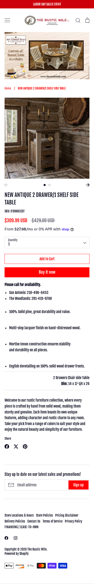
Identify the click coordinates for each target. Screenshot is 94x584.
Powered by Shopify (17, 554)
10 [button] (67, 74)
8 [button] (58, 74)
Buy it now (47, 272)
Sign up (78, 485)
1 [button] (26, 74)
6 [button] (49, 74)
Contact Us (33, 521)
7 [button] (54, 74)
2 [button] (31, 74)
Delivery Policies (15, 521)
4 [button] (40, 74)
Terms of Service (53, 521)
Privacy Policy (73, 521)
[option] (50, 55)
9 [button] (63, 74)
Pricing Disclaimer (66, 515)
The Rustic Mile (37, 549)
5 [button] (45, 74)
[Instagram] (15, 538)
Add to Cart (47, 259)
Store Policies (44, 515)
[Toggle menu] (7, 20)
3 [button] (36, 74)
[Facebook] (6, 538)
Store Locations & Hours (19, 515)
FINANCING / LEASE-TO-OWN (22, 527)
